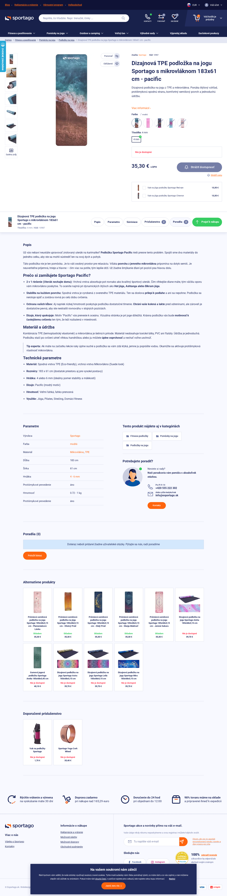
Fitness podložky (139, 436)
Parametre (114, 222)
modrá (73, 444)
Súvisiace (132, 222)
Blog (7, 4)
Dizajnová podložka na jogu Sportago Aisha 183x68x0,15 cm (189, 620)
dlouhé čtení (100, 879)
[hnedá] (182, 123)
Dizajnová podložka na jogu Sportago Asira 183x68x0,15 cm (67, 675)
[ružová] (148, 123)
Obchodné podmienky (71, 847)
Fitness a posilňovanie (25, 40)
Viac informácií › (141, 108)
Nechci (172, 879)
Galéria (11, 154)
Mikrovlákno (77, 452)
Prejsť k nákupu (210, 221)
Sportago (142, 55)
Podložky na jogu (66, 40)
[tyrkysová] (171, 123)
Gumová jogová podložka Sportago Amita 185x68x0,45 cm (37, 675)
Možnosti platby (68, 837)
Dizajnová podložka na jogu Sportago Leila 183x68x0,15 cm (98, 675)
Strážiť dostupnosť (202, 167)
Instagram (160, 862)
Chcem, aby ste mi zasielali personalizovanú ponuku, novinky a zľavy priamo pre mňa (207, 841)
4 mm (136, 139)
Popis (97, 222)
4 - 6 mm (75, 476)
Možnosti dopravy (69, 842)
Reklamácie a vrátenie (26, 4)
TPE (87, 452)
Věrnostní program (53, 4)
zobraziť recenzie (209, 855)
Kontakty (157, 505)
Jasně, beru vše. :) (113, 886)
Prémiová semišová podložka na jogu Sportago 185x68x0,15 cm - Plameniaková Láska (37, 623)
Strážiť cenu (216, 175)
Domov (8, 40)
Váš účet (214, 5)
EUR (194, 5)
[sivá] (160, 123)
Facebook (136, 862)
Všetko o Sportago (14, 841)
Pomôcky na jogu (47, 40)
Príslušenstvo (154, 221)
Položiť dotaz (35, 555)
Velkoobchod (75, 4)
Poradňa (180, 221)
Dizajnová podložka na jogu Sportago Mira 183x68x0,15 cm (128, 675)
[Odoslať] (183, 841)
